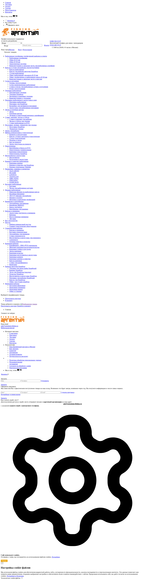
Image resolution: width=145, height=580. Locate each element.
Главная (8, 3)
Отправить (45, 381)
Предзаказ (13, 335)
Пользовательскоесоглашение (15, 363)
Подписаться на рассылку (18, 356)
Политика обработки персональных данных (25, 360)
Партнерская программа (18, 368)
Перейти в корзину (24, 306)
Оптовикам (13, 352)
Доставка (8, 4)
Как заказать (13, 349)
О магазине (13, 333)
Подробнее (56, 557)
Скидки (8, 8)
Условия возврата (15, 354)
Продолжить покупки (13, 298)
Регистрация (27, 50)
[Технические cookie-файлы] (22, 578)
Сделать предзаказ (67, 392)
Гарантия (12, 351)
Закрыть (4, 384)
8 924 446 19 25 (55, 45)
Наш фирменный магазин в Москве (22, 347)
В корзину (9, 300)
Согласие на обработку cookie (20, 366)
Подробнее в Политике (15, 576)
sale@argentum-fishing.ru (9, 326)
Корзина (11, 21)
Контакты (8, 12)
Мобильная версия (7, 328)
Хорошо (4, 561)
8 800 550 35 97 (55, 41)
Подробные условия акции (10, 394)
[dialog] (72, 484)
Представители (10, 10)
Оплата (7, 6)
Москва (11, 50)
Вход (20, 50)
